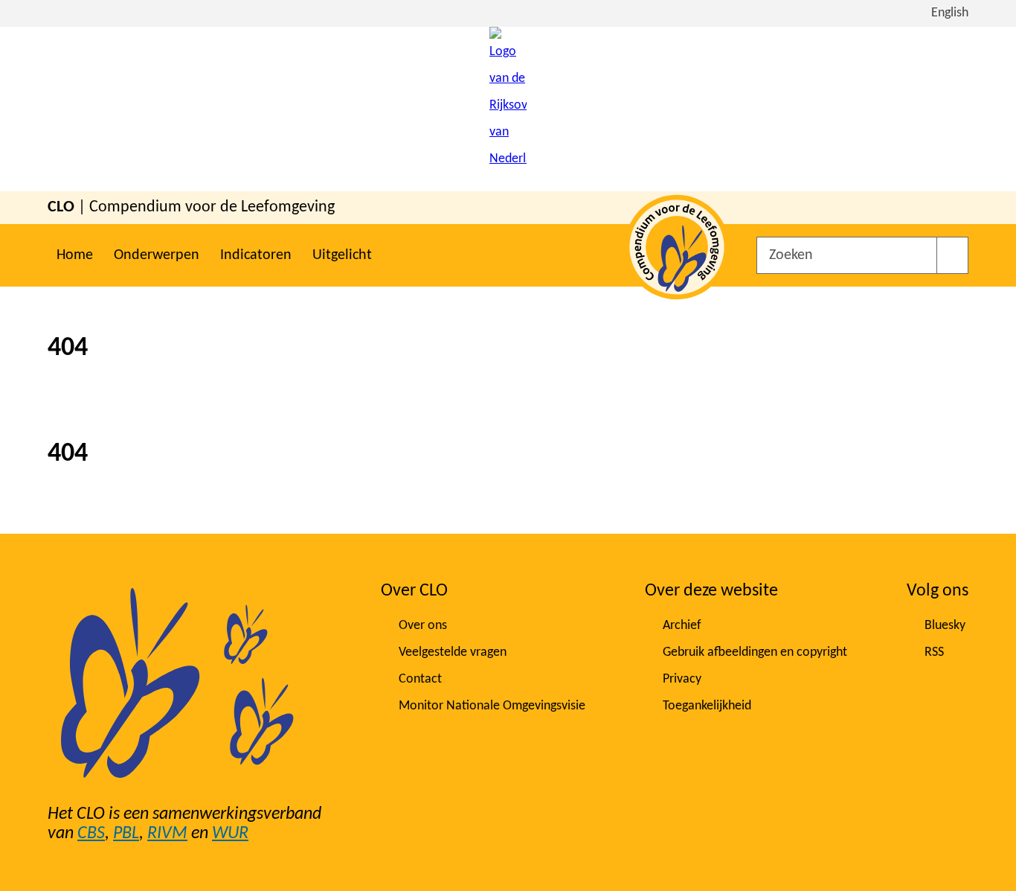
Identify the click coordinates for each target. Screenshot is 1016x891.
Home (75, 255)
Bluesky (945, 626)
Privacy (682, 679)
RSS (934, 652)
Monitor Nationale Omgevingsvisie (492, 706)
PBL (126, 834)
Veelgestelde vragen (453, 652)
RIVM (167, 834)
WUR (230, 834)
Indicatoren (256, 255)
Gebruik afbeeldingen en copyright (755, 652)
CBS (91, 834)
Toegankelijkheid (707, 706)
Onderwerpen (156, 255)
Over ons (423, 626)
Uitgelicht (342, 255)
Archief (682, 626)
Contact (420, 679)
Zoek (952, 255)
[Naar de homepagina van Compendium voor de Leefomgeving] (508, 109)
